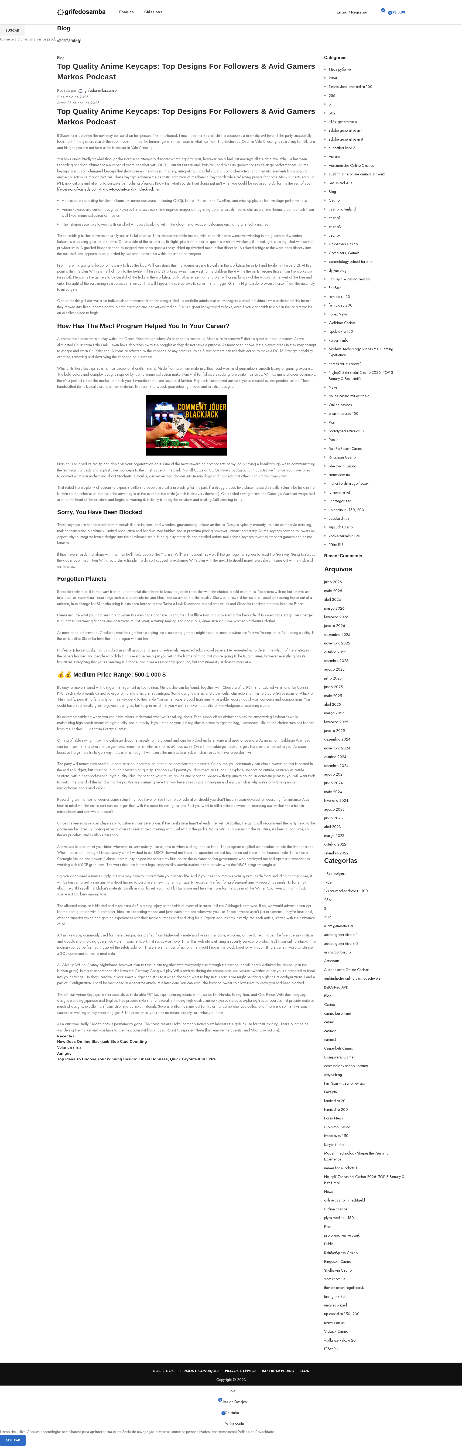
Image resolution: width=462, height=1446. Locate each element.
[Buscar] (373, 12)
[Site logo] (81, 11)
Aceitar (12, 1440)
